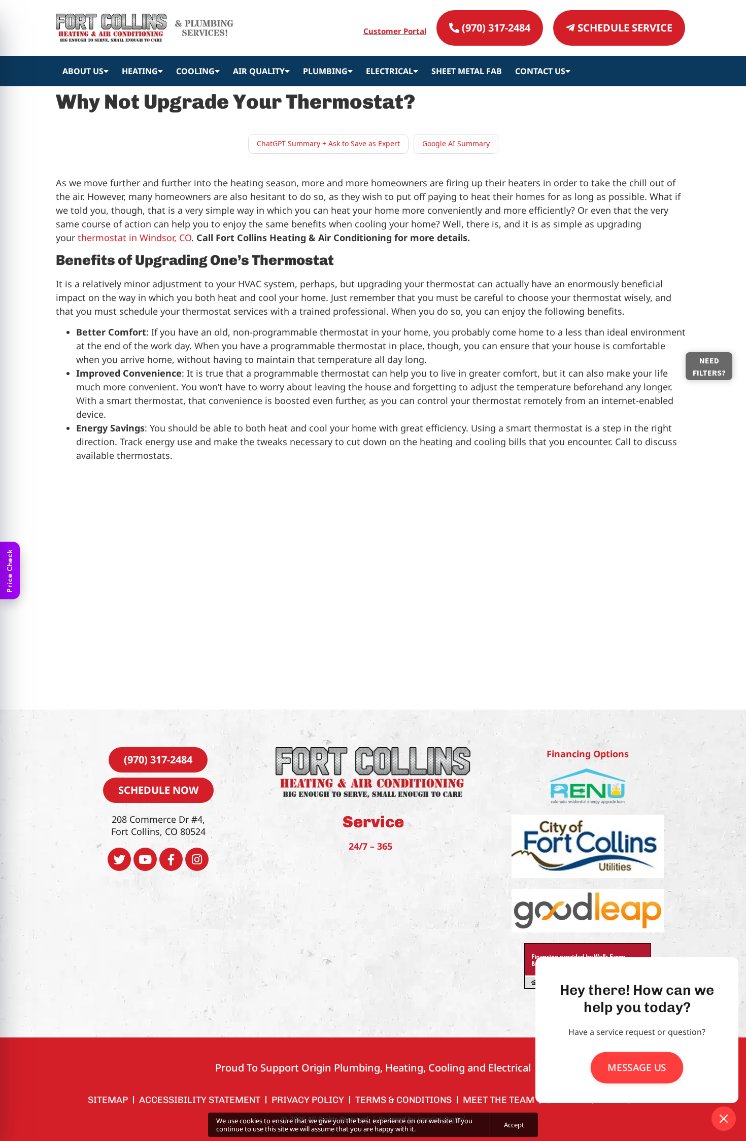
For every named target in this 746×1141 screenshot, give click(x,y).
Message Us (636, 1067)
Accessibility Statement (199, 1099)
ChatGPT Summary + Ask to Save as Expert (328, 143)
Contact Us (540, 71)
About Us (83, 71)
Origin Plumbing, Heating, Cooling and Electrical (416, 1068)
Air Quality (259, 71)
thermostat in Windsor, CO (134, 237)
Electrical (389, 71)
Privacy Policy (308, 1099)
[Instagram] (197, 859)
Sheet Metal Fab (466, 71)
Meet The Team (498, 1099)
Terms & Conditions (403, 1099)
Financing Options (588, 754)
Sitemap (108, 1099)
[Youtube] (145, 859)
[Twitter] (119, 859)
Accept (514, 1124)
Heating (140, 71)
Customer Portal (394, 31)
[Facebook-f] (171, 859)
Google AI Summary (456, 143)
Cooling (195, 71)
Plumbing (325, 71)
